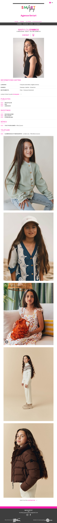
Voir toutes (27, 500)
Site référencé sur (9, 519)
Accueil (16, 21)
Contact (25, 35)
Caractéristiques (10, 94)
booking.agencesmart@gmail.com (28, 512)
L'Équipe (22, 21)
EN (52, 2)
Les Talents (28, 21)
